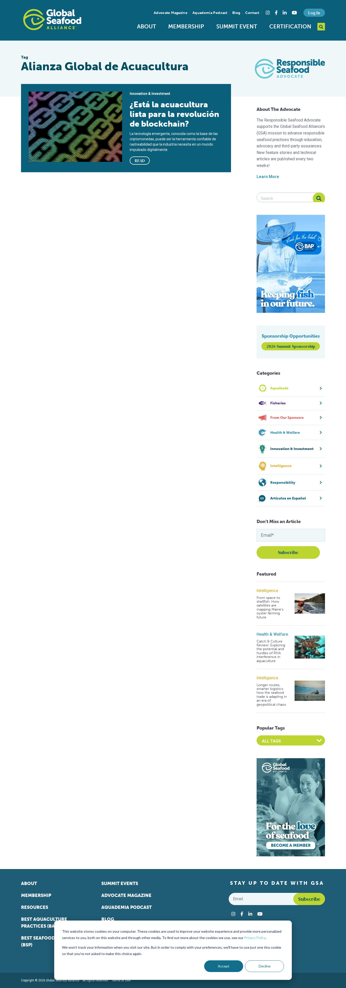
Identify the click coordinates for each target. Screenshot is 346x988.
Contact (252, 13)
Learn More (268, 176)
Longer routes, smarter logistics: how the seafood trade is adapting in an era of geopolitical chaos (272, 694)
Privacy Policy (254, 937)
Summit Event (236, 26)
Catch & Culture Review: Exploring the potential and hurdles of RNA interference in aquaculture (271, 651)
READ (140, 160)
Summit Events (119, 883)
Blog (236, 13)
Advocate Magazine (170, 13)
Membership (186, 26)
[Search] (319, 199)
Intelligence (267, 590)
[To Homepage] (52, 19)
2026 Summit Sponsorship (290, 346)
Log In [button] (314, 12)
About (146, 26)
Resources (34, 907)
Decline (265, 966)
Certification (290, 26)
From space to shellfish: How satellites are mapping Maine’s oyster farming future (270, 607)
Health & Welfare (272, 634)
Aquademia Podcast (210, 13)
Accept (223, 966)
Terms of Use (121, 980)
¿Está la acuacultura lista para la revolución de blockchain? (174, 114)
